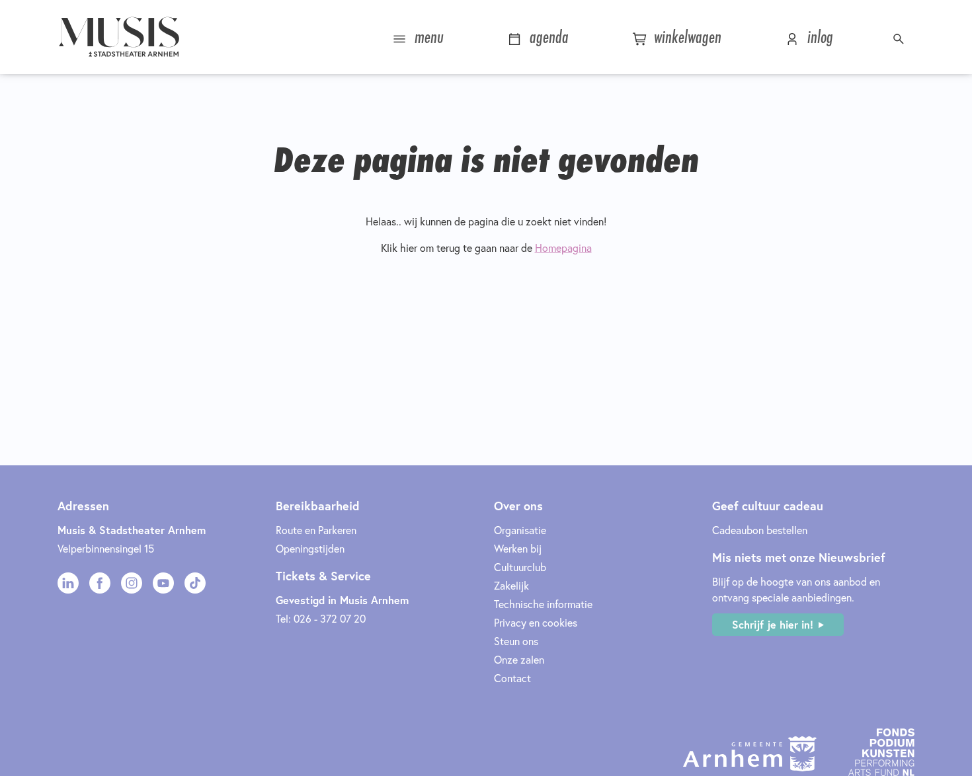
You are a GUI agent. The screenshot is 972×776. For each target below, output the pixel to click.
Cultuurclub (520, 567)
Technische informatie (543, 604)
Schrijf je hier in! (772, 624)
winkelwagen (685, 36)
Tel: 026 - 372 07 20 (321, 618)
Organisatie (520, 530)
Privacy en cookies (535, 622)
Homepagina (563, 247)
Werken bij (518, 548)
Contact (512, 678)
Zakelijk (511, 585)
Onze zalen (519, 659)
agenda (547, 36)
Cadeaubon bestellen (759, 530)
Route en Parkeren (316, 530)
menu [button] (427, 36)
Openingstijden (310, 548)
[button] (900, 37)
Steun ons (516, 641)
